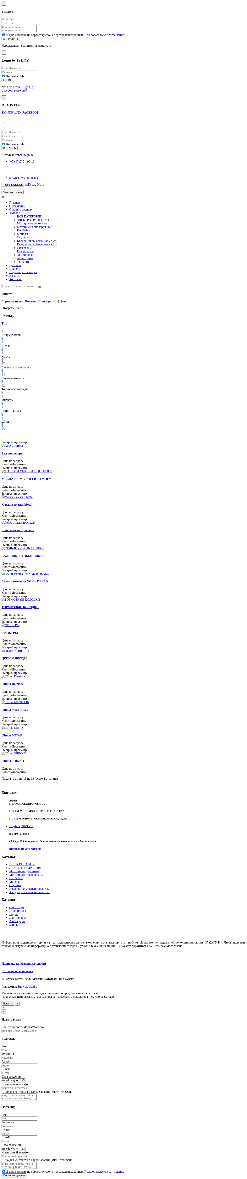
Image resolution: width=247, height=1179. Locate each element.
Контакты (15, 279)
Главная (14, 202)
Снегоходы (24, 247)
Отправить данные (14, 1175)
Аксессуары (25, 258)
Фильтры (8, 400)
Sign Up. (28, 87)
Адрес (6, 1061)
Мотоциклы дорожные (32, 223)
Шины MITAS (12, 735)
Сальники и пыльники (16, 367)
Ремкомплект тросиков (18, 530)
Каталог (14, 213)
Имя (4, 1046)
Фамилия (8, 1054)
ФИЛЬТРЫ (10, 632)
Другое (6, 345)
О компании (17, 206)
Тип (4, 323)
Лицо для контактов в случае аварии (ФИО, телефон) (37, 1091)
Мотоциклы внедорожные (34, 227)
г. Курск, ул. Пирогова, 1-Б (26, 177)
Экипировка (25, 254)
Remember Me (14, 76)
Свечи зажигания (13, 378)
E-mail (6, 1069)
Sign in (28, 155)
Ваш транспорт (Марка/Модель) (23, 1027)
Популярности (48, 301)
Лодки (13, 914)
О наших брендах (20, 209)
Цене (63, 301)
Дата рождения (11, 1076)
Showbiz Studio (27, 986)
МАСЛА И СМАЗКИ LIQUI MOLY (26, 478)
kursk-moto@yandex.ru (25, 848)
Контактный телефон (16, 1084)
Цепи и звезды (11, 410)
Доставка (15, 265)
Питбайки (23, 230)
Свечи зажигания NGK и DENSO (25, 581)
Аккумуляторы (11, 334)
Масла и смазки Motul (17, 504)
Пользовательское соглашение (104, 35)
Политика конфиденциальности (24, 963)
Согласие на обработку (17, 971)
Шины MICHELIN (15, 709)
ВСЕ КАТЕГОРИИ (29, 216)
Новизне (30, 301)
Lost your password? (14, 90)
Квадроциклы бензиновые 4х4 (37, 244)
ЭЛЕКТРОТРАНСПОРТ (33, 220)
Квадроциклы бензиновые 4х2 (37, 240)
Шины (6, 421)
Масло (6, 356)
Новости (15, 268)
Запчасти (23, 261)
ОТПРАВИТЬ (10, 38)
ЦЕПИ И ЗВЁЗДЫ (14, 658)
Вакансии (15, 275)
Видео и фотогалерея (23, 272)
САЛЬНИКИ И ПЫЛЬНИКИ (22, 555)
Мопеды (22, 233)
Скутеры (23, 237)
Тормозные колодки (15, 389)
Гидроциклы (25, 251)
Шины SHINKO (13, 761)
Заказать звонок (12, 192)
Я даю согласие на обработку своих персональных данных (64, 35)
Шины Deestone (13, 684)
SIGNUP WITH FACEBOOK (20, 112)
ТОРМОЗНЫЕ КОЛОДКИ (20, 607)
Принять (8, 1003)
